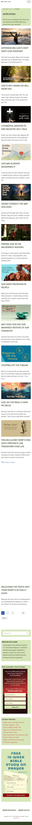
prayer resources (9, 810)
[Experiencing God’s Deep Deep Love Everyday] (16, 36)
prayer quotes (24, 810)
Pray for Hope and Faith (11, 737)
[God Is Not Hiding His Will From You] (16, 74)
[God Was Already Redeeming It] (16, 152)
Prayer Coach (11, 9)
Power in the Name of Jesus (12, 730)
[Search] (27, 633)
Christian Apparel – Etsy (11, 725)
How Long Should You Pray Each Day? (15, 735)
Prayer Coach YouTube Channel (13, 722)
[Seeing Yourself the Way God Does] (16, 192)
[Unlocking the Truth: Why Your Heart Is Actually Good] (16, 522)
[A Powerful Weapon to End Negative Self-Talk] (16, 114)
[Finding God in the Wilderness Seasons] (16, 232)
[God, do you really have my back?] (16, 390)
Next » (4, 618)
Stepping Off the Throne (14, 365)
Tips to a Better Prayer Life (12, 727)
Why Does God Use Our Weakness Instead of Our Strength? (15, 327)
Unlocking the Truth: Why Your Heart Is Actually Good (15, 589)
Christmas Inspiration (10, 742)
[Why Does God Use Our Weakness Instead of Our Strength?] (16, 313)
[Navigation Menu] (29, 1)
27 (23, 613)
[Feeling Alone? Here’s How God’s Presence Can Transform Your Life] (16, 428)
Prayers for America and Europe (13, 740)
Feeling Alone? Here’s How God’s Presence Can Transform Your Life (15, 443)
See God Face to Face (10, 732)
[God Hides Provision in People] (16, 272)
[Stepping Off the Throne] (16, 354)
